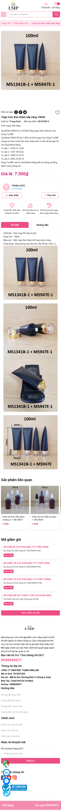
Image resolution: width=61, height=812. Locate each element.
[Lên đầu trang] (53, 798)
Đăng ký (30, 760)
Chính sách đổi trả (9, 730)
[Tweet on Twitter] (25, 113)
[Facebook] (3, 777)
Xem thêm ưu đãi (30, 612)
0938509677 (11, 660)
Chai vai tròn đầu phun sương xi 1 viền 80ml (14, 518)
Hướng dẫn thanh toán (11, 706)
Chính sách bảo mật (10, 736)
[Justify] (56, 14)
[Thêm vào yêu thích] (58, 112)
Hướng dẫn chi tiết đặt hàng (14, 712)
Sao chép (8, 555)
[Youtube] (9, 777)
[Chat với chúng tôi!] (6, 781)
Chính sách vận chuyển (12, 724)
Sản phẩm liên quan (16, 480)
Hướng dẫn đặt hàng (10, 700)
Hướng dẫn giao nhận (11, 695)
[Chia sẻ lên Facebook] (16, 113)
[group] (30, 60)
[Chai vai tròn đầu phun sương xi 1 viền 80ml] (15, 500)
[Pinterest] (20, 113)
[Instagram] (14, 777)
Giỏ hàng (56, 7)
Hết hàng (30, 805)
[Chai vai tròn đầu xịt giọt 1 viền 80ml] (45, 500)
